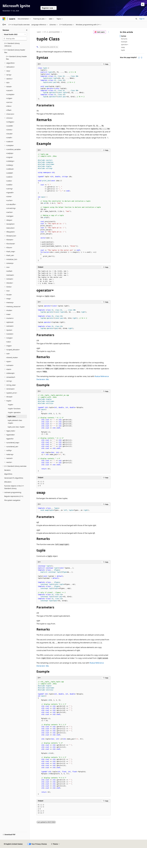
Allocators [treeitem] (7, 482)
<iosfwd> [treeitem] (9, 271)
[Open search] (136, 19)
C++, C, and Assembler (52, 32)
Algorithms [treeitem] (8, 474)
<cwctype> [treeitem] (10, 216)
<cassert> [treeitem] (9, 90)
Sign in (141, 19)
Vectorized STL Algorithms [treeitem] (13, 478)
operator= (124, 44)
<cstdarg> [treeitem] (9, 165)
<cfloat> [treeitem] (9, 110)
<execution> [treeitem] (10, 228)
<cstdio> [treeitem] (9, 181)
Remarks (124, 39)
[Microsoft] (4, 18)
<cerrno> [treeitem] (9, 102)
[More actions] (109, 32)
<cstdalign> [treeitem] (10, 161)
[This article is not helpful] (141, 57)
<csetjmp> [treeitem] (9, 153)
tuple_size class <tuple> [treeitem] (16, 427)
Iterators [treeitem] (7, 470)
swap (123, 47)
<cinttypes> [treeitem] (10, 122)
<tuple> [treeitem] (10, 405)
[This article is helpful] (139, 57)
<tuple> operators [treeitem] (14, 412)
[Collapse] (27, 30)
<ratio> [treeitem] (8, 342)
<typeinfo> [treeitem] (10, 439)
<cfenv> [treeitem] (9, 106)
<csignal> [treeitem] (9, 157)
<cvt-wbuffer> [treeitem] (11, 204)
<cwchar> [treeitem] (9, 212)
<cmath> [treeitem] (9, 138)
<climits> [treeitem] (9, 130)
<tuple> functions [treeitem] (14, 409)
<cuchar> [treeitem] (9, 200)
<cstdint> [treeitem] (9, 177)
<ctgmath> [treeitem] (10, 193)
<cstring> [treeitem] (9, 189)
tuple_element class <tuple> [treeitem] (15, 421)
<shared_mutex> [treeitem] (12, 357)
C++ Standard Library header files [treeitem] (16, 57)
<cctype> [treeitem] (9, 98)
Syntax (123, 36)
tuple (123, 50)
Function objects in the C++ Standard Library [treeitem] (14, 487)
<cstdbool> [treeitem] (10, 169)
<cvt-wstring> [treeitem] (11, 208)
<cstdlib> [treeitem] (9, 185)
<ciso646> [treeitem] (9, 126)
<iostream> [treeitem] (10, 275)
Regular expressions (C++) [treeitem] (13, 496)
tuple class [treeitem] (12, 416)
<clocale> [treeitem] (9, 134)
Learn (39, 32)
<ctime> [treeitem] (9, 196)
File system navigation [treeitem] (12, 500)
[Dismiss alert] (142, 4)
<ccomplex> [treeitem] (10, 94)
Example (124, 42)
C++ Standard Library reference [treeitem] (12, 44)
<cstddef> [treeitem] (9, 173)
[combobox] (15, 34)
